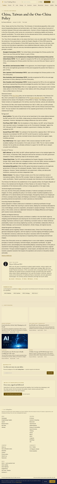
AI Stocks (32, 418)
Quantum (29, 5)
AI (25, 5)
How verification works (7, 448)
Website (31, 278)
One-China (15, 95)
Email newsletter (33, 450)
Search (3, 421)
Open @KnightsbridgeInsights (14, 394)
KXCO (20, 288)
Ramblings (32, 439)
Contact (3, 452)
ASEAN (52, 5)
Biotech (46, 5)
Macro (31, 434)
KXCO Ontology (26, 293)
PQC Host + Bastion (6, 470)
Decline (45, 481)
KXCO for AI (34, 293)
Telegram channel (35, 449)
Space (34, 5)
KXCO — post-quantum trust (8, 463)
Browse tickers (5, 423)
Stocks (9, 5)
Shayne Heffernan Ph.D (15, 264)
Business (19, 278)
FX (13, 5)
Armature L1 (4, 472)
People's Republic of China (37, 97)
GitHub (25, 278)
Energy (21, 5)
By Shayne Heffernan (6, 22)
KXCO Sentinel (17, 293)
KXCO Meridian (7, 293)
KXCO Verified (5, 465)
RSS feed (4, 425)
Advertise (4, 450)
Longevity (32, 438)
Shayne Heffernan (10, 10)
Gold (17, 5)
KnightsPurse (5, 468)
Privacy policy (5, 454)
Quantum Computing (34, 420)
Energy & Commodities (35, 427)
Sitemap (3, 427)
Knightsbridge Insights (7, 420)
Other (36, 278)
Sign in (53, 1)
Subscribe (50, 372)
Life (30, 441)
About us (4, 447)
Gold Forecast (33, 423)
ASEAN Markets (33, 425)
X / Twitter (33, 447)
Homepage (4, 418)
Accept (52, 481)
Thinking (32, 430)
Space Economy (33, 429)
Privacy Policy (19, 482)
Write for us (47, 1)
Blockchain (40, 5)
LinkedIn (13, 278)
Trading (4, 5)
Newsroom (4, 457)
